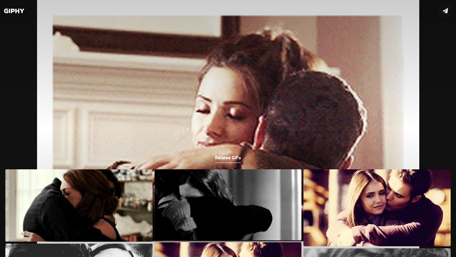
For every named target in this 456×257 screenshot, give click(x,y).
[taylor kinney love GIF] (228, 128)
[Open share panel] (445, 10)
